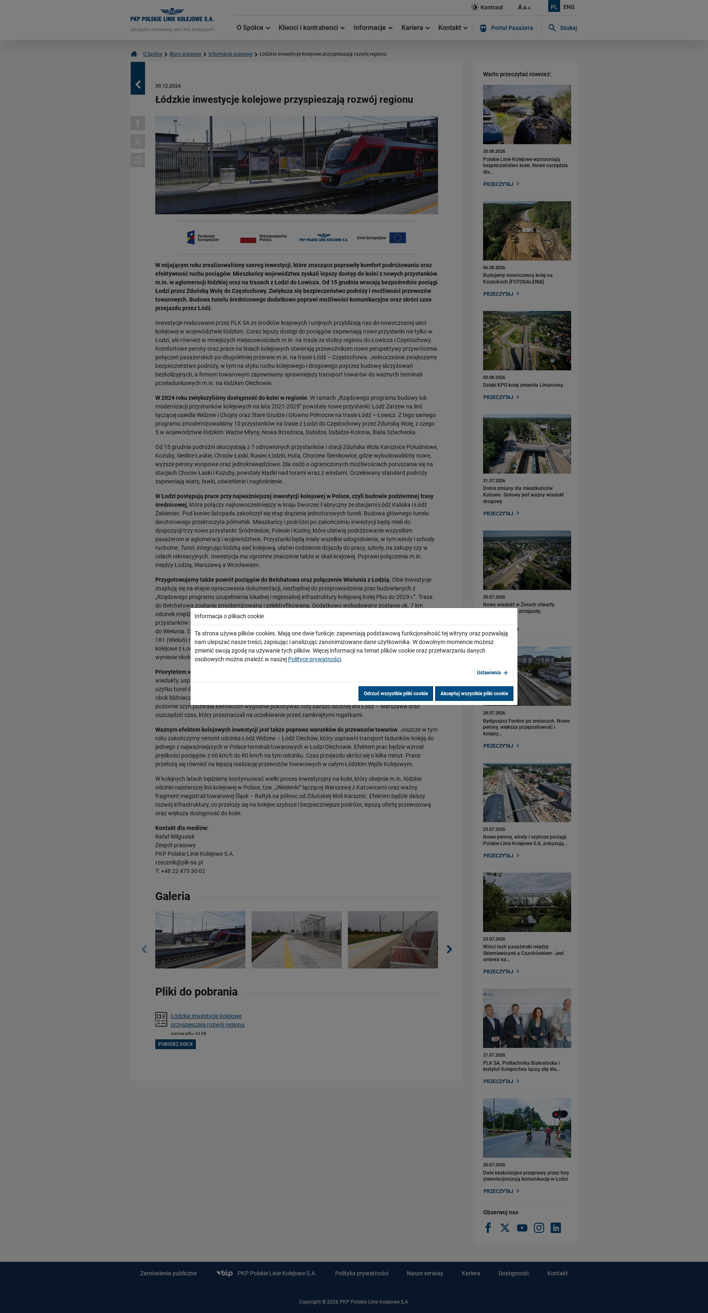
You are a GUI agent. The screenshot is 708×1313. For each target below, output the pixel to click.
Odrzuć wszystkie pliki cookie (396, 693)
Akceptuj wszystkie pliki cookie (474, 693)
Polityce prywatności (314, 659)
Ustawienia (489, 673)
